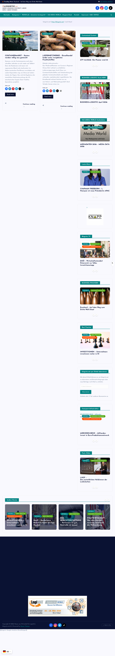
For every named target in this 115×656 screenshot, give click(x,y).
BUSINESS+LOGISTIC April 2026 (93, 102)
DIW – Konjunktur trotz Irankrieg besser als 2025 (97, 522)
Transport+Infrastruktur (14, 36)
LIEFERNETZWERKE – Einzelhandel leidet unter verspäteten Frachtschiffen (57, 58)
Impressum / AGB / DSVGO (90, 15)
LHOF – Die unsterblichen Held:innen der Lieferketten (93, 480)
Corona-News (47, 33)
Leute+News (95, 171)
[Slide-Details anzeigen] (95, 216)
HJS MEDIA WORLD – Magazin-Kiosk (60, 15)
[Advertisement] (52, 567)
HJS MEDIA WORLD (106, 1)
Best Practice (96, 334)
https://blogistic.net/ (57, 22)
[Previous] (93, 65)
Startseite (7, 15)
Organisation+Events (99, 460)
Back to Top (108, 625)
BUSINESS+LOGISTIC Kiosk (99, 85)
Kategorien (15, 15)
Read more (10, 94)
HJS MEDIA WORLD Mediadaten (92, 127)
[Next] (96, 65)
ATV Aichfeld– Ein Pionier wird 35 (94, 60)
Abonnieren (85, 392)
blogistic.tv (95, 244)
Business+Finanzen (12, 33)
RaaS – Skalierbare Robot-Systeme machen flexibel (17, 522)
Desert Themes (25, 626)
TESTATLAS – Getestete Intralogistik (33, 15)
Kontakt (76, 15)
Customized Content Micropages (94, 45)
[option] (95, 51)
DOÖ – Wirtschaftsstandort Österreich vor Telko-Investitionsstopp (91, 263)
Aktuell (86, 43)
